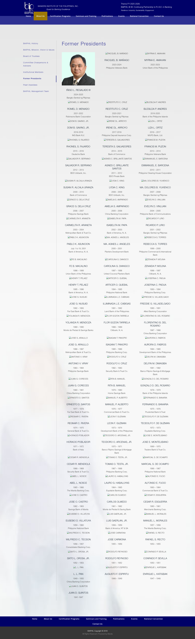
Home (28, 16)
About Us (48, 618)
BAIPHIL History (30, 44)
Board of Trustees (31, 56)
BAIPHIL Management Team (36, 91)
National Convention (139, 16)
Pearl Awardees (30, 85)
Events (121, 16)
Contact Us (159, 16)
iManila (110, 634)
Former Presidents (32, 79)
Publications (119, 618)
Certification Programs (60, 16)
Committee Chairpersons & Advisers (35, 64)
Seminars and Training (86, 16)
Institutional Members (33, 72)
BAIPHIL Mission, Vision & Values (39, 50)
